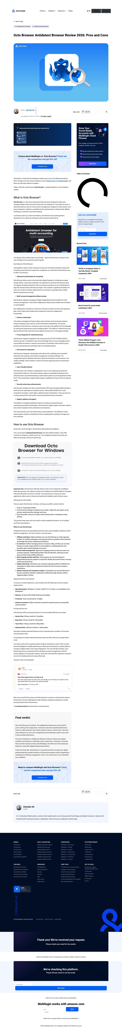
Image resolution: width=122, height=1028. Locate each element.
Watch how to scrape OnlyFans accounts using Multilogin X (61, 1018)
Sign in (97, 11)
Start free (106, 11)
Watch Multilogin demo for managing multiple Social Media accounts (61, 1026)
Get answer (61, 988)
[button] (29, 807)
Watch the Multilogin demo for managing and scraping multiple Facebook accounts (61, 957)
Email (45, 1009)
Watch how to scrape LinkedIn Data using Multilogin (61, 998)
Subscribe (92, 234)
